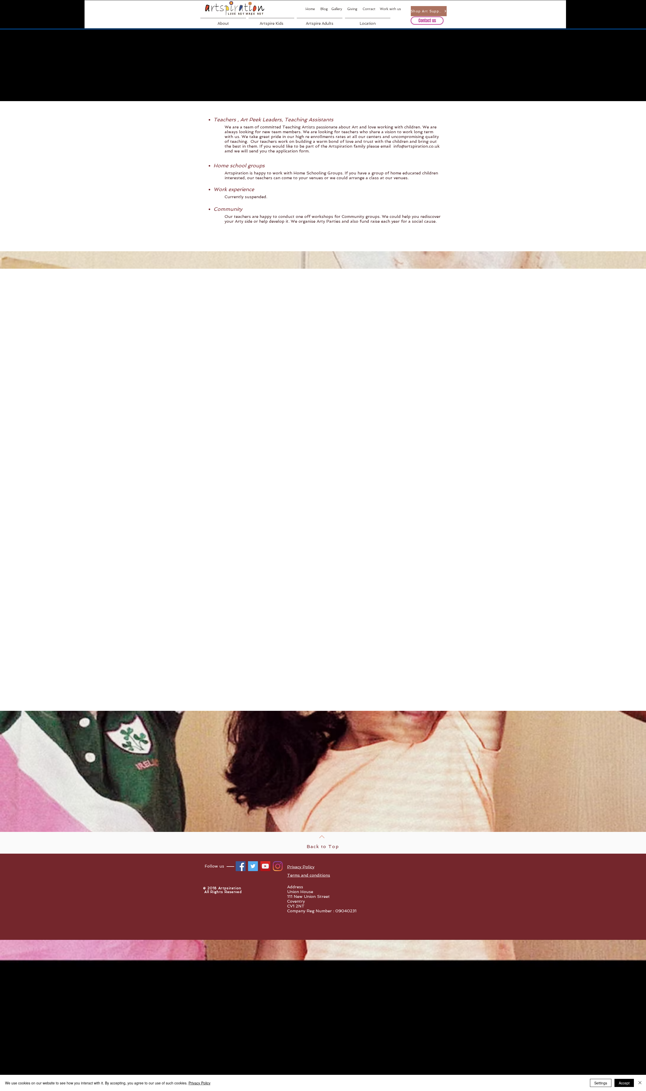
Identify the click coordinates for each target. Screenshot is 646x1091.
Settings (600, 1082)
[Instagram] (278, 866)
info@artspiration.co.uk (416, 146)
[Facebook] (241, 866)
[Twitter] (253, 866)
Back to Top (323, 846)
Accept (624, 1082)
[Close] (640, 1083)
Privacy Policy (199, 1082)
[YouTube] (265, 866)
